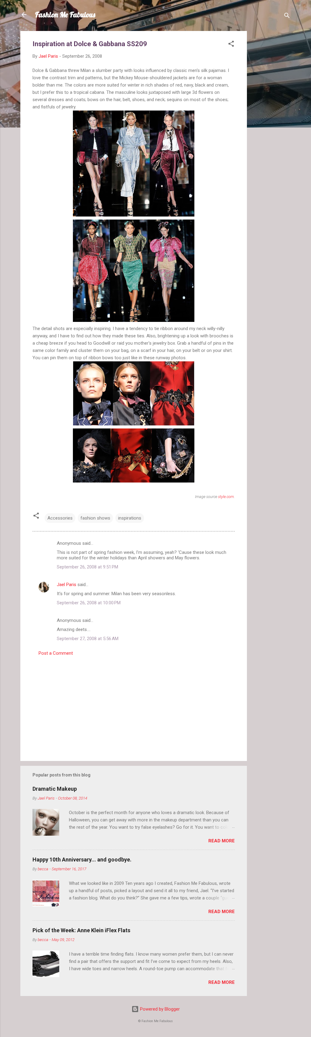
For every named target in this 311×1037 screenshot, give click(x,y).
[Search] (287, 16)
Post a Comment (56, 653)
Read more (221, 841)
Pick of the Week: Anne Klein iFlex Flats (81, 930)
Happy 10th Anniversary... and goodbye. (82, 859)
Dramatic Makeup (54, 789)
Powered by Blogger (159, 1009)
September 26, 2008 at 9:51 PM (87, 567)
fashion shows (95, 518)
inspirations (129, 518)
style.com (226, 496)
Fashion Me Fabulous (65, 14)
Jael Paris (66, 584)
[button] (231, 44)
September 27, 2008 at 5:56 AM (87, 638)
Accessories (60, 518)
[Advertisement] (271, 122)
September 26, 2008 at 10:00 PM (89, 602)
